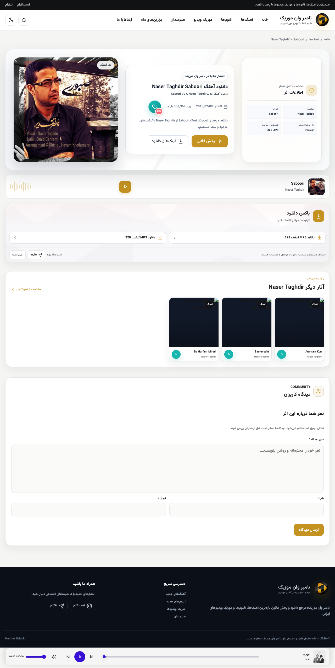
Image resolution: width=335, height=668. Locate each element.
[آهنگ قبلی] (68, 656)
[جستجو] (23, 20)
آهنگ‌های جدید (176, 594)
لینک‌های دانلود (164, 141)
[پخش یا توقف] (79, 656)
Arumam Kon (313, 352)
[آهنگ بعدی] (91, 656)
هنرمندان (178, 20)
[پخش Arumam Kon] (281, 354)
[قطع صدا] (54, 656)
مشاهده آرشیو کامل (29, 289)
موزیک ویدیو (203, 20)
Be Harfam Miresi (205, 352)
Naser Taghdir (314, 357)
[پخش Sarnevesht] (228, 354)
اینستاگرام (23, 4)
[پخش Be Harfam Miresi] (176, 354)
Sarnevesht (262, 352)
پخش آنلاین (206, 141)
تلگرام (9, 4)
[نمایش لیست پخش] (319, 656)
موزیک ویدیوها (176, 609)
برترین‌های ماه (151, 20)
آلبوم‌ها (226, 20)
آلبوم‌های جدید (176, 601)
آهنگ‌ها (247, 20)
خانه (265, 20)
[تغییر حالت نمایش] (10, 20)
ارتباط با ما (124, 20)
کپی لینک (17, 255)
